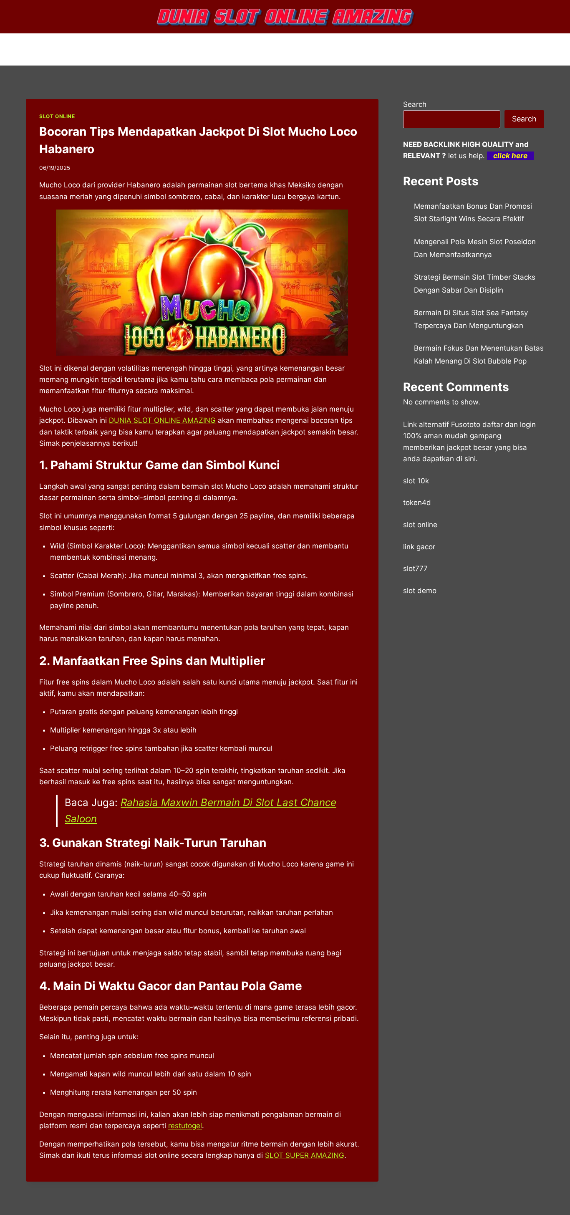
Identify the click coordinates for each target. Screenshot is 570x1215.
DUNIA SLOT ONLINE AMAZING (162, 420)
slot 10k (416, 481)
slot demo (419, 590)
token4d (417, 502)
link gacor (419, 547)
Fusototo (465, 424)
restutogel (185, 1126)
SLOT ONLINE (57, 116)
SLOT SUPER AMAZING (304, 1155)
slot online (420, 524)
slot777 (415, 568)
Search (414, 104)
